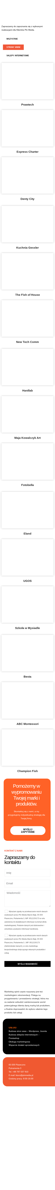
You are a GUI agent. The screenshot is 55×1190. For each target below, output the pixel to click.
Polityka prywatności (27, 1183)
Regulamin (28, 1178)
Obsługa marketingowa (19, 1042)
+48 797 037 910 (29, 1163)
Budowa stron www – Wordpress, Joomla (28, 1031)
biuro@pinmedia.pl (24, 1075)
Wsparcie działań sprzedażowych (24, 1045)
